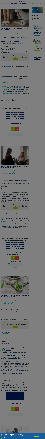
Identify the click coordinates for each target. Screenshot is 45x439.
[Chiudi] (44, 436)
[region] (22, 436)
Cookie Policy (2, 438)
